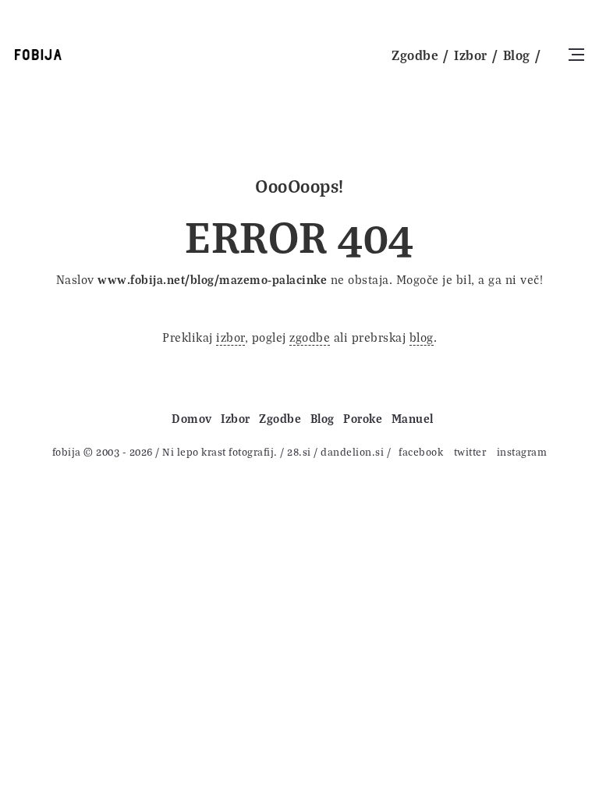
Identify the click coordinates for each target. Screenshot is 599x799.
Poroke (362, 418)
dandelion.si (352, 451)
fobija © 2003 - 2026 (102, 451)
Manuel (413, 418)
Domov (192, 418)
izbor (230, 337)
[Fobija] (38, 54)
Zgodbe (415, 54)
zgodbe (309, 337)
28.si (299, 451)
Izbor (470, 54)
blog (421, 337)
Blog (516, 54)
